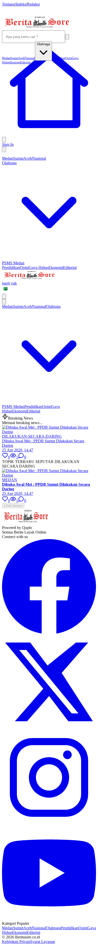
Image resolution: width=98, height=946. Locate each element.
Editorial (70, 267)
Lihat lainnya (13, 505)
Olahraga (53, 928)
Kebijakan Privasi (16, 941)
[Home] (49, 134)
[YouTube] (49, 919)
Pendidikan (11, 267)
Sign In (8, 144)
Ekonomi (55, 267)
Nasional (39, 158)
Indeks (21, 4)
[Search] (67, 36)
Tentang (8, 4)
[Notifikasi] (4, 139)
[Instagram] (49, 823)
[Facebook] (49, 632)
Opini (24, 267)
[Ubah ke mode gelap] (4, 149)
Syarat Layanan (42, 941)
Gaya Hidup (38, 267)
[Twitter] (49, 728)
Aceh (27, 158)
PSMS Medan (13, 263)
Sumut (18, 158)
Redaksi (33, 4)
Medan (7, 158)
